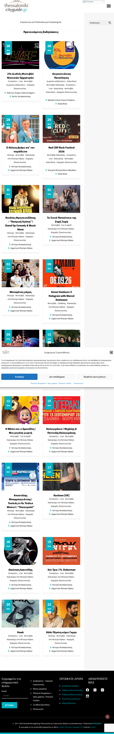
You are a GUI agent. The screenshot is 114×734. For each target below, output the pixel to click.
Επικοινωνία (78, 383)
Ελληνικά (89, 2)
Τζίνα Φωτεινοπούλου (71, 698)
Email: (4, 691)
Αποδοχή (19, 376)
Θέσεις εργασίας (40, 688)
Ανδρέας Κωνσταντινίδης (72, 690)
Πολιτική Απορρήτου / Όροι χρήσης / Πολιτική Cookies (51, 383)
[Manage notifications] (107, 716)
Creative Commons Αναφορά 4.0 (70, 727)
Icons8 (92, 727)
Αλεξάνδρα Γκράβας (70, 685)
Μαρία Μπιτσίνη (69, 703)
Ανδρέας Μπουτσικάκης (72, 694)
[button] (111, 352)
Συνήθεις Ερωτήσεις (41, 704)
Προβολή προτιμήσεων (95, 376)
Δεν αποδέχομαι (57, 376)
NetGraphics (97, 723)
